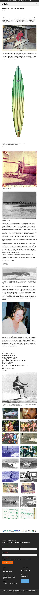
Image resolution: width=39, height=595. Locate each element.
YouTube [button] (7, 578)
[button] (36, 3)
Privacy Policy (28, 559)
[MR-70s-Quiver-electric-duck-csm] (28, 488)
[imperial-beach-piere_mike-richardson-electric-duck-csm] (10, 451)
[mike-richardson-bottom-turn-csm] (10, 463)
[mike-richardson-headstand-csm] (28, 463)
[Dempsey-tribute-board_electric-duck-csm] (10, 413)
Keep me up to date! (8, 562)
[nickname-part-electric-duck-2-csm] (28, 513)
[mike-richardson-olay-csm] (10, 476)
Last (20, 547)
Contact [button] (15, 583)
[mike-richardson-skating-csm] (28, 476)
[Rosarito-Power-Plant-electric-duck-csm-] (10, 501)
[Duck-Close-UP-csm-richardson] (28, 413)
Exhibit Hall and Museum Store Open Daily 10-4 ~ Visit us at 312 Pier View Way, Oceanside (19, 1)
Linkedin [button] (14, 576)
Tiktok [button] (4, 578)
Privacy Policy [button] (11, 583)
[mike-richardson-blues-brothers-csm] (28, 451)
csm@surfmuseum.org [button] (7, 571)
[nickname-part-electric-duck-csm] (10, 513)
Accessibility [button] (5, 583)
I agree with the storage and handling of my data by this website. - (17, 559)
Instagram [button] (5, 576)
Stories (3, 10)
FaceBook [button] (9, 576)
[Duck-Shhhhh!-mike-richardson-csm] (10, 426)
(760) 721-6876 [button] (6, 568)
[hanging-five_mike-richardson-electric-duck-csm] (28, 438)
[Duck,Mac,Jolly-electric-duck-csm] (28, 426)
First (3, 547)
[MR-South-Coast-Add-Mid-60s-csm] (28, 501)
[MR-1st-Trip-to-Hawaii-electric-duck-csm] (10, 488)
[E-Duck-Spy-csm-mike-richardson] (10, 438)
